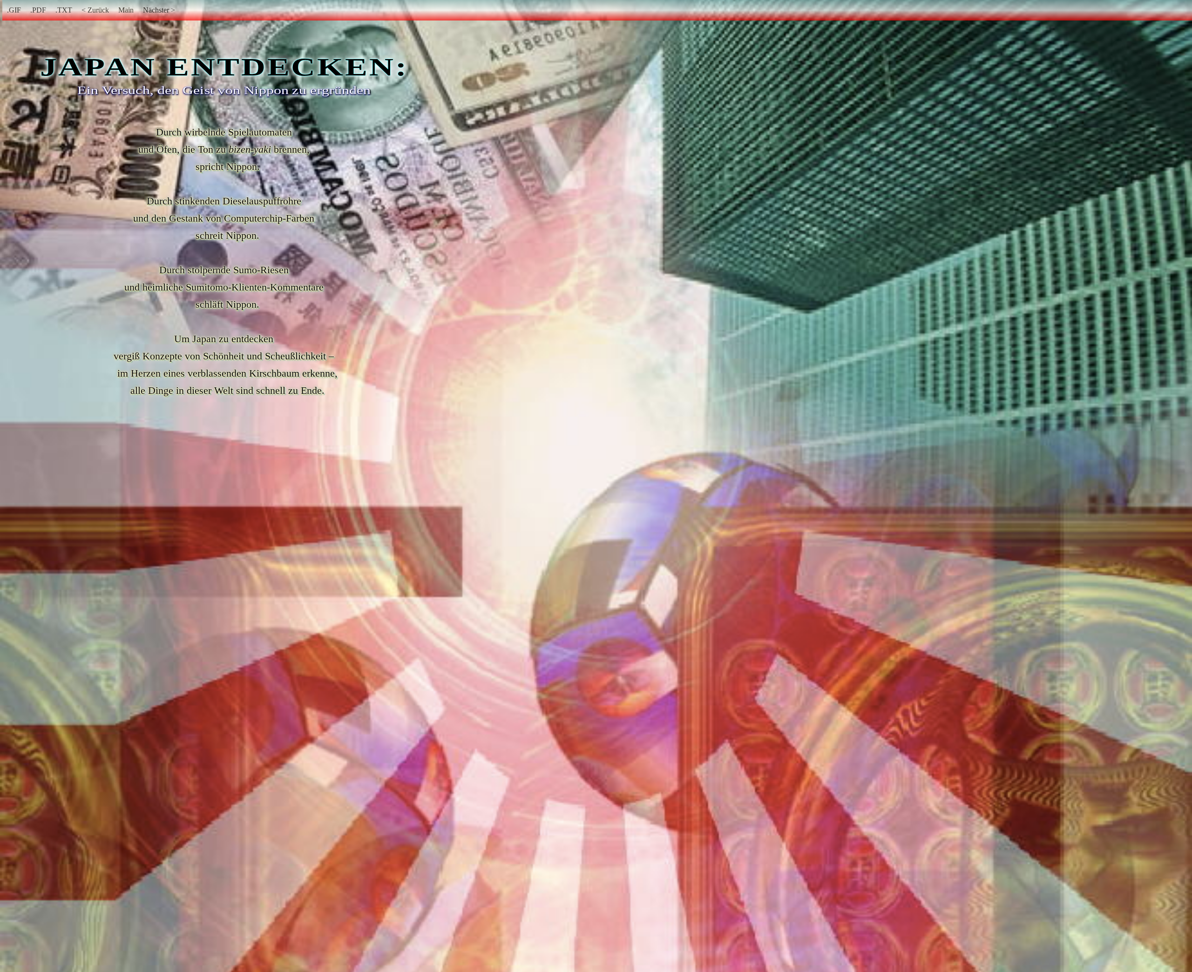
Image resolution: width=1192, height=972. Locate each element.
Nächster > (159, 10)
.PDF (38, 10)
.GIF (14, 10)
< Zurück (95, 10)
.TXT (63, 10)
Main (126, 10)
